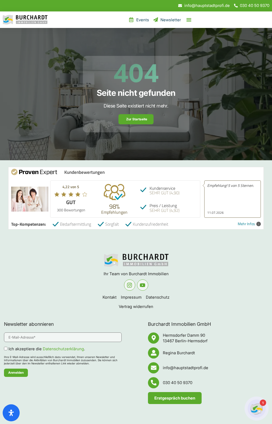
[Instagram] (129, 285)
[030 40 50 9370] (153, 382)
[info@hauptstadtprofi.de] (153, 367)
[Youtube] (142, 285)
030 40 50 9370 (177, 382)
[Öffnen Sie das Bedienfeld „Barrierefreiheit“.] (11, 412)
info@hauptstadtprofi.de (185, 367)
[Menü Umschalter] (189, 19)
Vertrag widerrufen (136, 306)
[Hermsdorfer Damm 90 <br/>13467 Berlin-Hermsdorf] (153, 338)
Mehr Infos (246, 224)
